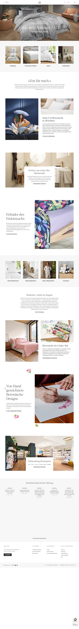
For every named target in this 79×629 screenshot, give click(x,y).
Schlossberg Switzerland (36, 549)
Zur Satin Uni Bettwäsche (49, 136)
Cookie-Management (65, 555)
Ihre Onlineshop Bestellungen (52, 553)
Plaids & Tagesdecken (30, 280)
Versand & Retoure (50, 551)
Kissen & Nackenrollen (13, 280)
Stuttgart (49, 464)
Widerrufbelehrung (64, 553)
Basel (45, 464)
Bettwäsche (13, 65)
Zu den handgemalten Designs (13, 411)
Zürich (32, 464)
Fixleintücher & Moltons (31, 65)
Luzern (36, 464)
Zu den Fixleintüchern (11, 234)
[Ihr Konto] (75, 2)
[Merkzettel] (64, 2)
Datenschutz (63, 551)
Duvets (48, 65)
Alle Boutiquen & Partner (39, 467)
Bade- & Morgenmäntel (48, 280)
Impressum (63, 549)
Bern (29, 464)
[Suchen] (68, 2)
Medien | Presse (35, 553)
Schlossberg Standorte (52, 565)
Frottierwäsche (66, 65)
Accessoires (66, 280)
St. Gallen (41, 464)
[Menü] (77, 618)
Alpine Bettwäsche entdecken (50, 358)
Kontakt (48, 549)
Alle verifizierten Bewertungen (39, 538)
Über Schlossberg (39, 312)
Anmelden (7, 554)
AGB (62, 557)
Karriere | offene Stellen (36, 551)
